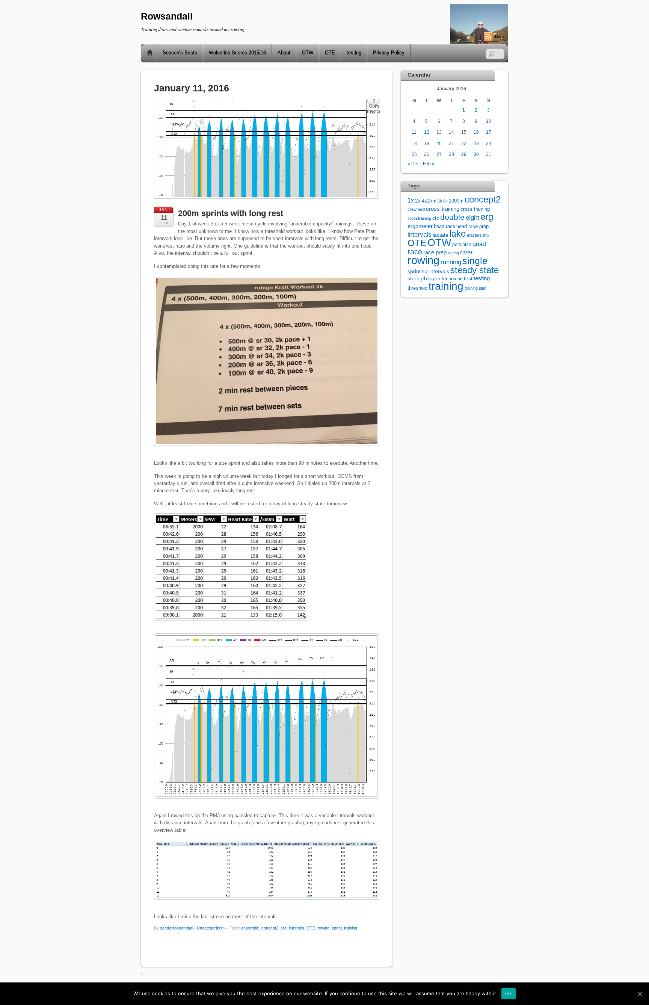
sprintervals (435, 271)
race (415, 252)
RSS (499, 36)
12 (426, 132)
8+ (445, 201)
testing (354, 53)
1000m (456, 201)
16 (476, 132)
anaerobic (250, 928)
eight (472, 217)
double (452, 217)
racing (453, 253)
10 (488, 121)
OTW (307, 53)
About (284, 53)
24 (488, 143)
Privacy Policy (388, 53)
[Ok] (639, 993)
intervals (296, 928)
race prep (435, 252)
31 (488, 154)
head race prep (472, 226)
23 (476, 143)
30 (476, 154)
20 (439, 143)
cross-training (442, 209)
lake (458, 234)
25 (414, 154)
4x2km (429, 201)
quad (479, 243)
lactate (440, 235)
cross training (475, 209)
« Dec (414, 163)
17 (488, 132)
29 (463, 154)
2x (418, 201)
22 (463, 143)
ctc (435, 218)
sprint (337, 928)
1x (411, 200)
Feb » (429, 163)
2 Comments (373, 102)
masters (474, 235)
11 (414, 132)
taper (434, 278)
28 (451, 154)
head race (444, 226)
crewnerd (416, 209)
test (468, 278)
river (466, 252)
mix (486, 235)
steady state (474, 270)
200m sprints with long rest (230, 213)
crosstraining (419, 218)
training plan (475, 288)
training (350, 928)
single (475, 261)
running (451, 262)
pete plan (461, 244)
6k (440, 201)
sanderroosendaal (176, 928)
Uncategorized (210, 928)
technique (452, 278)
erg (284, 928)
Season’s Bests (180, 53)
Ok (508, 993)
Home (146, 53)
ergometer (420, 226)
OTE (330, 53)
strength (417, 278)
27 (439, 154)
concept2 (269, 928)
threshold (417, 288)
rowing (323, 928)
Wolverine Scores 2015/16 (237, 53)
